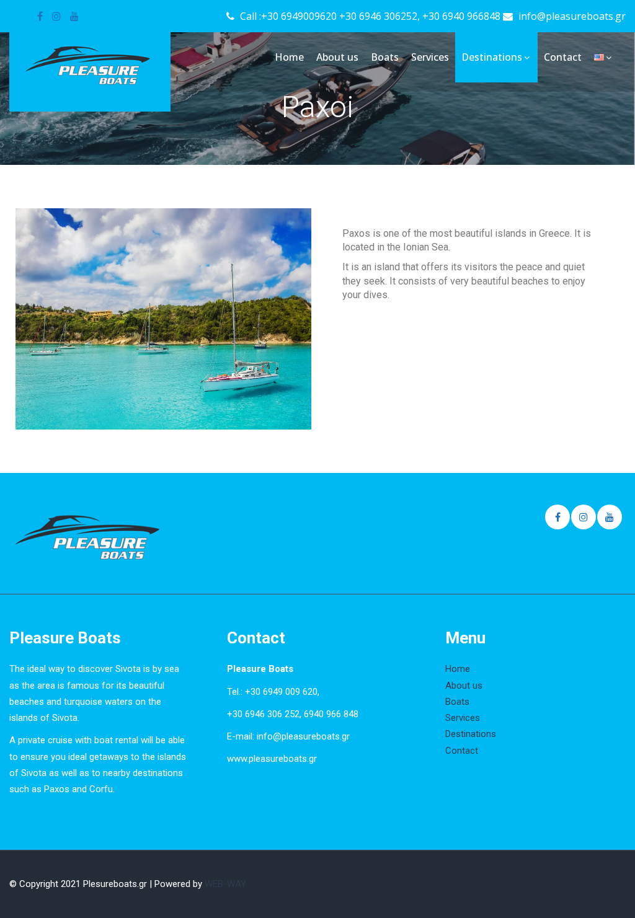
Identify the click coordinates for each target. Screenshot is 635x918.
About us (337, 57)
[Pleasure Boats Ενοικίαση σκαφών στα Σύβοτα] (90, 64)
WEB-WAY (225, 883)
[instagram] (56, 16)
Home (289, 57)
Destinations (491, 57)
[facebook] (40, 16)
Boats (385, 57)
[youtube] (74, 16)
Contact (563, 57)
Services (430, 57)
